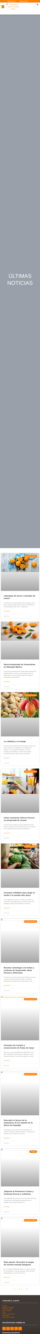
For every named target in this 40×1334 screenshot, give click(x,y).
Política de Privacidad (8, 1317)
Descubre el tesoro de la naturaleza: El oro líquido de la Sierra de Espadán (18, 1122)
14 (26, 1289)
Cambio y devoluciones (8, 1314)
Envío (3, 1312)
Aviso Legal (5, 1315)
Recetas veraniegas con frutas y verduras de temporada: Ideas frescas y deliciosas (19, 970)
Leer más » (7, 611)
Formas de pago (6, 1310)
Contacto (4, 1305)
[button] (3, 6)
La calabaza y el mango (15, 741)
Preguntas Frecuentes (8, 1307)
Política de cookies (7, 1309)
